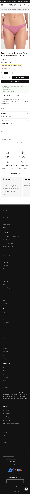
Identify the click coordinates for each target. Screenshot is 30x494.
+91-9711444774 (10, 461)
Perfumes (5, 259)
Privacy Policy (6, 417)
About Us (5, 432)
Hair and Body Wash (8, 288)
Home (2, 9)
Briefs (4, 312)
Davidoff (5, 214)
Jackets (4, 384)
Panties (4, 300)
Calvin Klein (5, 211)
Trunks (4, 315)
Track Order (5, 446)
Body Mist (5, 265)
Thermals (5, 326)
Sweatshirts (5, 387)
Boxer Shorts (6, 322)
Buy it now (15, 81)
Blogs (4, 439)
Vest (4, 319)
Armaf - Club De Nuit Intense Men (11, 236)
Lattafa (4, 227)
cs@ (7, 459)
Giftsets (4, 284)
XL (18, 72)
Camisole (5, 303)
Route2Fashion (16, 491)
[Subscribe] (22, 481)
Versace (4, 221)
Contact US (5, 442)
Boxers (4, 341)
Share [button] (3, 131)
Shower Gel (5, 269)
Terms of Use (6, 410)
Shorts (4, 338)
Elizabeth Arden (6, 224)
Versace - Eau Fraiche (8, 250)
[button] (24, 5)
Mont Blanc (5, 217)
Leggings (5, 348)
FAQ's (4, 436)
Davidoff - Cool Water (8, 243)
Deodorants (5, 262)
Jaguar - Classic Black (8, 246)
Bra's (4, 296)
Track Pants (5, 351)
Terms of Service (6, 420)
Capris (4, 345)
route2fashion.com (12, 459)
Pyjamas (5, 355)
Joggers (4, 358)
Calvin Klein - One (7, 240)
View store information (8, 91)
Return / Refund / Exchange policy (11, 423)
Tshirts (4, 334)
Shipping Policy (6, 413)
